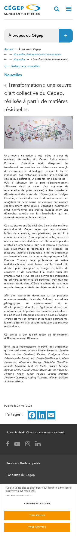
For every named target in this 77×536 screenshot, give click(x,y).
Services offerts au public (23, 463)
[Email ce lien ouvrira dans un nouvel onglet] (51, 415)
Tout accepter (37, 527)
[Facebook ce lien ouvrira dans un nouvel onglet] (32, 415)
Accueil (8, 49)
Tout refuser (37, 516)
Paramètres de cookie (37, 504)
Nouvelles (19, 59)
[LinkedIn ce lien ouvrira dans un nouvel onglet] (41, 415)
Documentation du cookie (18, 496)
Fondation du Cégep (20, 475)
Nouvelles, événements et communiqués (37, 54)
